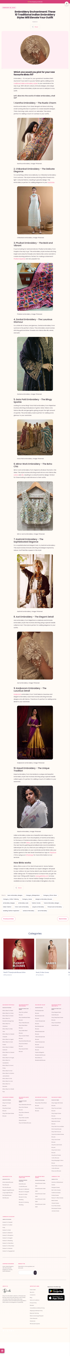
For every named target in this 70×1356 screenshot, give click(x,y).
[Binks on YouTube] (11, 1331)
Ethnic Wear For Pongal (8, 1057)
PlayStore (53, 853)
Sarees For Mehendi (7, 1232)
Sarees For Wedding (8, 1240)
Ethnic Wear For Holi (7, 1070)
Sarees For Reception (8, 1235)
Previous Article (8, 919)
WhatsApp (29, 855)
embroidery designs (9, 903)
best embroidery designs (15, 895)
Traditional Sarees (56, 1192)
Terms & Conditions (34, 1300)
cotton (16, 475)
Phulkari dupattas (19, 259)
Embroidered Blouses (8, 1182)
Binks (28, 843)
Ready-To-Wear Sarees (57, 1198)
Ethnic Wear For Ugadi (8, 1039)
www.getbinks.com (41, 876)
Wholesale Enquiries (35, 1323)
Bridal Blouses (22, 1184)
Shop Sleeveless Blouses (25, 1104)
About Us (32, 1292)
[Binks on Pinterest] (7, 1331)
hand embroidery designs (51, 903)
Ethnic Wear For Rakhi (8, 1010)
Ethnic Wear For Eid (7, 1078)
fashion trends (36, 903)
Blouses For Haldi (23, 1194)
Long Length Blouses (8, 1192)
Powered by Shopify (26, 1336)
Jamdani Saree (55, 1211)
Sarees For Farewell (7, 1222)
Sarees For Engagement (9, 1251)
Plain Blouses (6, 1184)
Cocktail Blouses (23, 1186)
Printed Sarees (55, 1195)
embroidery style (23, 903)
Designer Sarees (56, 1187)
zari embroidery (42, 911)
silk (23, 475)
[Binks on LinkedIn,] (13, 1331)
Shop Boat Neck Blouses (25, 1041)
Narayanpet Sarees (56, 1208)
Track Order (33, 1289)
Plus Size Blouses (7, 1187)
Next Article (63, 919)
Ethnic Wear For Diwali (8, 1015)
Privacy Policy (33, 1302)
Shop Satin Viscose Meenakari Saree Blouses (56, 1121)
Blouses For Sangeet (24, 1191)
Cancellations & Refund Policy (37, 1308)
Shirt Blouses (6, 1198)
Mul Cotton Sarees (56, 1190)
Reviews (32, 1305)
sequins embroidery (38, 907)
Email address (24, 1271)
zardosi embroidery (28, 911)
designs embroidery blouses (43, 899)
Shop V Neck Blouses (24, 1022)
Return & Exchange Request (36, 1316)
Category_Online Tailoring (11, 899)
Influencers (32, 1321)
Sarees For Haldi (7, 1230)
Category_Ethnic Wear (50, 895)
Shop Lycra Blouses (56, 1171)
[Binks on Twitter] (5, 1331)
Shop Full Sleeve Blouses (25, 1123)
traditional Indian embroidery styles (25, 83)
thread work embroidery (55, 907)
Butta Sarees (55, 1200)
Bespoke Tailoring (34, 1313)
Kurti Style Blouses (7, 1195)
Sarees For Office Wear (8, 1245)
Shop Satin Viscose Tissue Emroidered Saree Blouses (58, 1134)
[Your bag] (67, 3)
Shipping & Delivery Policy (36, 1310)
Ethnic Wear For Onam (8, 1013)
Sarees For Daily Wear (8, 1243)
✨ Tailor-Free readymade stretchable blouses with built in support (35, 1)
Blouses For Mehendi (24, 1189)
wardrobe (51, 182)
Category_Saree (27, 899)
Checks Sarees (55, 1203)
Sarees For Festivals (7, 1248)
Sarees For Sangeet (7, 1238)
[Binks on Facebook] (3, 1331)
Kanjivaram (17, 694)
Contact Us (32, 1295)
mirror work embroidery (22, 907)
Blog (31, 1297)
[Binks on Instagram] (9, 1331)
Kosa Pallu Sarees (56, 1205)
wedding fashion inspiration (11, 911)
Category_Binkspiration (33, 895)
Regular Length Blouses (8, 1190)
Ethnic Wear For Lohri (8, 1081)
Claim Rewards (33, 1318)
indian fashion (7, 907)
